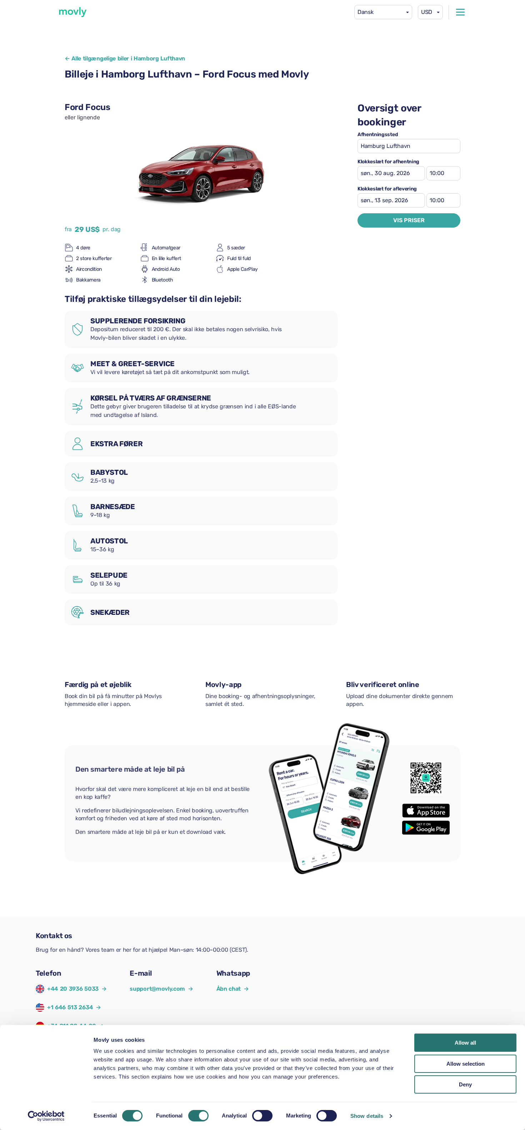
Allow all (465, 1043)
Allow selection (465, 1064)
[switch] (198, 1115)
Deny (465, 1084)
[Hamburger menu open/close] (460, 12)
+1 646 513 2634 (70, 1007)
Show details (366, 1116)
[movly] (73, 12)
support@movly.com (161, 988)
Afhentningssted (378, 135)
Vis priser (409, 220)
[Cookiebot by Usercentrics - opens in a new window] (46, 1116)
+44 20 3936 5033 (73, 988)
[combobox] (383, 12)
